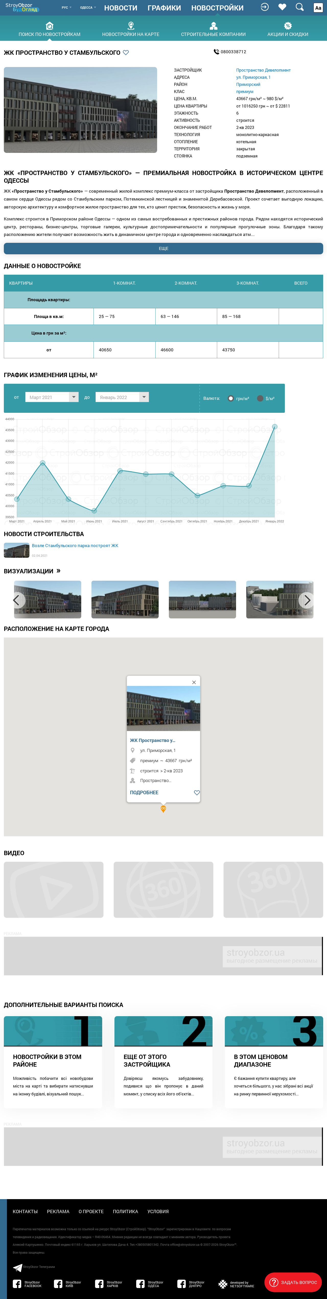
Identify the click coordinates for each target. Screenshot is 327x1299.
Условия (158, 1211)
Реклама (58, 1211)
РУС (65, 7)
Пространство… (155, 780)
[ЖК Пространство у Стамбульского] (165, 708)
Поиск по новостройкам (49, 33)
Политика (125, 1211)
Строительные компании (213, 33)
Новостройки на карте (130, 33)
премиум (244, 91)
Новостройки (217, 7)
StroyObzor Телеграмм (39, 1267)
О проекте (91, 1211)
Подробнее (144, 792)
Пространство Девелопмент (263, 70)
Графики (164, 7)
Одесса (86, 7)
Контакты (25, 1211)
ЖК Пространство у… (153, 740)
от (16, 397)
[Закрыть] (194, 682)
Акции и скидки (287, 33)
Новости (120, 7)
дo (87, 397)
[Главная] (23, 7)
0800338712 (233, 52)
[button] (163, 809)
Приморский (248, 84)
